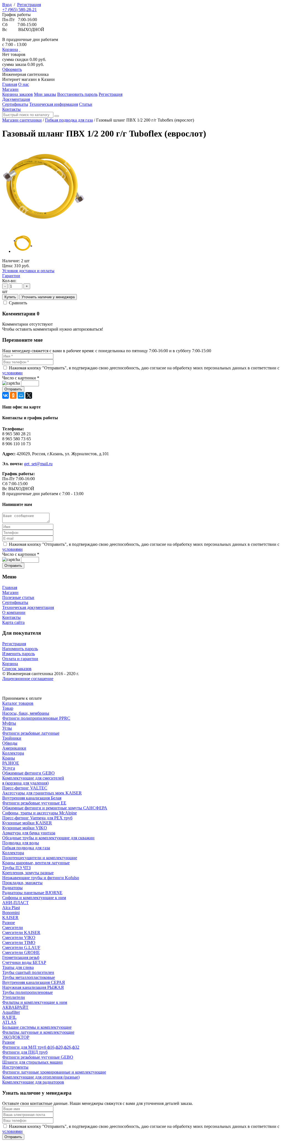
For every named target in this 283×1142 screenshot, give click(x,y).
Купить (10, 297)
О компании (13, 612)
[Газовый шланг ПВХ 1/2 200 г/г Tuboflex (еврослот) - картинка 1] (43, 226)
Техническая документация (28, 607)
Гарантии (11, 275)
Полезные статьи (18, 597)
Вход (7, 4)
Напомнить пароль (20, 648)
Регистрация (29, 4)
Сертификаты (15, 602)
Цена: (7, 265)
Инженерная (25, 74)
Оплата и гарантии (20, 658)
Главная (9, 587)
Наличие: (11, 260)
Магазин (10, 592)
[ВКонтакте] (5, 395)
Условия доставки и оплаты (28, 270)
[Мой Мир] (21, 395)
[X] (28, 395)
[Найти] (56, 116)
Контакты (11, 617)
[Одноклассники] (13, 395)
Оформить (12, 69)
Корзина (10, 49)
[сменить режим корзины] (19, 49)
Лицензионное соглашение (27, 678)
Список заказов (17, 668)
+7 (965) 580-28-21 (19, 9)
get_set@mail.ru (38, 463)
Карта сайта (13, 622)
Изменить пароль (18, 653)
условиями (12, 373)
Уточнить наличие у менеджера (48, 297)
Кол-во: (9, 280)
